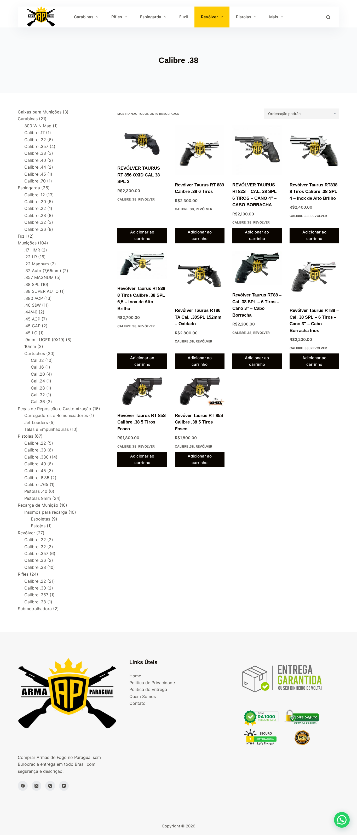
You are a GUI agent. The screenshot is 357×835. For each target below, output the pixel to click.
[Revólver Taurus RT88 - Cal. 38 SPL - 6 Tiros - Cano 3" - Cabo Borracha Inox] (314, 276)
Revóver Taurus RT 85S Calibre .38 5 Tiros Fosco (141, 422)
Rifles (116, 16)
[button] (342, 820)
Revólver (209, 16)
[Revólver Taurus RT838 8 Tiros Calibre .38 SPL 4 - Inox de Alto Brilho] (314, 150)
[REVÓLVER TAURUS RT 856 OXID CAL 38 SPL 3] (142, 141)
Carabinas (83, 16)
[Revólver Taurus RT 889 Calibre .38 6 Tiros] (199, 150)
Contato (137, 703)
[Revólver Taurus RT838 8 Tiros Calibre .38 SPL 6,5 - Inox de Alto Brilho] (142, 265)
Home (135, 675)
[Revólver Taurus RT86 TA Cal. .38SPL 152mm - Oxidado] (199, 276)
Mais (273, 16)
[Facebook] (23, 786)
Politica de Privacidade (152, 682)
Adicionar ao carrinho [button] (142, 235)
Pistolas (243, 16)
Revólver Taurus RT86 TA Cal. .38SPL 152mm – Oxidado (198, 317)
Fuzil (183, 16)
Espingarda (150, 16)
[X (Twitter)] (37, 786)
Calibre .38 (126, 199)
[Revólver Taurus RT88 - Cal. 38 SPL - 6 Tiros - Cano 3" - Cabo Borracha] (257, 268)
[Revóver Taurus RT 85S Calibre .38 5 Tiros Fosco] (142, 391)
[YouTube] (64, 786)
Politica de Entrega (148, 689)
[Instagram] (50, 786)
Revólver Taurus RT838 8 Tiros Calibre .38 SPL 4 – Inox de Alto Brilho (313, 191)
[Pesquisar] (328, 17)
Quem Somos (142, 696)
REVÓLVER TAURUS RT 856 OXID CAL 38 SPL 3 (138, 175)
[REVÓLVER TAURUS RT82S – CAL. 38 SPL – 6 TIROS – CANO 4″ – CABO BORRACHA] (257, 150)
